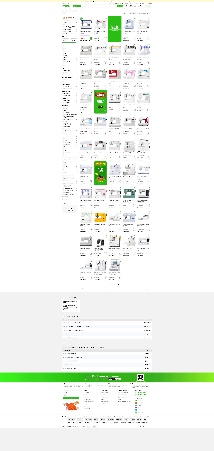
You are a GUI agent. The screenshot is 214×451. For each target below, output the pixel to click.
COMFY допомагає (142, 3)
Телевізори (103, 419)
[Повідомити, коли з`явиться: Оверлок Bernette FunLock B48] (120, 253)
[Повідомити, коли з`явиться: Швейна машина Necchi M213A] (148, 62)
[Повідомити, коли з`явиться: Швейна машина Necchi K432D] (105, 205)
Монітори (126, 419)
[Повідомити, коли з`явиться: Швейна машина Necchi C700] (148, 253)
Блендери (116, 422)
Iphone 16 (107, 416)
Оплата (102, 404)
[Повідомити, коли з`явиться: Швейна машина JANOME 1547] (148, 38)
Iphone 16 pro (121, 416)
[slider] (70, 42)
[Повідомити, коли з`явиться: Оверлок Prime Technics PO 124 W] (105, 277)
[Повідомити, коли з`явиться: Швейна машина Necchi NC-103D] (148, 181)
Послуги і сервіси (104, 390)
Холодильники (119, 419)
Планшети (133, 419)
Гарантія (119, 399)
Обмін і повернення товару (123, 397)
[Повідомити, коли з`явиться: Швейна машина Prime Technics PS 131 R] (148, 134)
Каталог (77, 6)
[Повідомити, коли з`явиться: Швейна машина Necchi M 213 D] (91, 205)
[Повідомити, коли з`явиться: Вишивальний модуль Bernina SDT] (120, 229)
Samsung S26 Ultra (71, 419)
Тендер (85, 403)
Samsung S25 (79, 419)
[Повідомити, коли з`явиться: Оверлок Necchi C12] (148, 157)
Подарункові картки (115, 3)
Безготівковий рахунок (105, 403)
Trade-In (136, 3)
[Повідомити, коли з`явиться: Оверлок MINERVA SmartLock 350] (120, 277)
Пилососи (79, 422)
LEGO (145, 419)
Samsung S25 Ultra (88, 419)
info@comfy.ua (139, 398)
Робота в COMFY (87, 399)
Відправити (71, 398)
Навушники (139, 419)
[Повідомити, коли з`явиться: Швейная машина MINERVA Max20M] (120, 134)
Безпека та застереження (89, 401)
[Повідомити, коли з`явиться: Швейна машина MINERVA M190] (120, 86)
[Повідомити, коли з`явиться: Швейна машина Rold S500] (91, 110)
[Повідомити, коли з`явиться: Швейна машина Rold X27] (134, 62)
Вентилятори (123, 422)
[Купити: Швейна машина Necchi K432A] (91, 38)
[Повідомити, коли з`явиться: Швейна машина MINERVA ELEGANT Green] (134, 205)
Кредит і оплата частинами (106, 397)
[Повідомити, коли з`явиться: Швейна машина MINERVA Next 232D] (148, 86)
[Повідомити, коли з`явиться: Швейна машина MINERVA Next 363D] (120, 62)
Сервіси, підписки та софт (106, 395)
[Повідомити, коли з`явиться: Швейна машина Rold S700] (105, 134)
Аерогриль (144, 422)
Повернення (131, 3)
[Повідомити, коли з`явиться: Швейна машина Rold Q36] (105, 86)
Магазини (121, 3)
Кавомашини (104, 422)
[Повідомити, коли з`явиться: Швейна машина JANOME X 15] (91, 86)
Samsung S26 (138, 416)
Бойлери (138, 422)
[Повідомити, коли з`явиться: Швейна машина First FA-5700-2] (134, 38)
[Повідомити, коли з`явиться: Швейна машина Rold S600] (120, 205)
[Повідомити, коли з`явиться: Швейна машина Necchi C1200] (91, 277)
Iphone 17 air (83, 416)
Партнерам (86, 404)
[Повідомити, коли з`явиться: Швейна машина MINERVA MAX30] (91, 181)
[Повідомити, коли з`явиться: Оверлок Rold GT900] (134, 157)
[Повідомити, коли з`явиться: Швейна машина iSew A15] (134, 86)
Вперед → (146, 289)
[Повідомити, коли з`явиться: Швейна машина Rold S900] (91, 134)
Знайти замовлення (122, 394)
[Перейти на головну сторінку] (63, 9)
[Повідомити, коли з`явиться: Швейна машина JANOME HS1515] (105, 62)
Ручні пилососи (87, 422)
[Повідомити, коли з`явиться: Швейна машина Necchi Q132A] (120, 110)
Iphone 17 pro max (99, 416)
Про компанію (86, 392)
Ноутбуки (96, 419)
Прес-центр (86, 397)
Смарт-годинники (71, 422)
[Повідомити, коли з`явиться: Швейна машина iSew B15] (120, 157)
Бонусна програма (104, 392)
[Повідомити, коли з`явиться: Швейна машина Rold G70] (91, 253)
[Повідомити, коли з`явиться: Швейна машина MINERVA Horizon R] (134, 229)
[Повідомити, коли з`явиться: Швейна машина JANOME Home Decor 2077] (105, 38)
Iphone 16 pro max (130, 416)
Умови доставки (121, 395)
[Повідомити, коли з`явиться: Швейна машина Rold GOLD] (105, 229)
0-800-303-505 (140, 392)
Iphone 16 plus (114, 416)
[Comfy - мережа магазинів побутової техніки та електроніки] (66, 6)
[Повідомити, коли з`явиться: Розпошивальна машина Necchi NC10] (120, 181)
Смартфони (70, 416)
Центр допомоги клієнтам (123, 392)
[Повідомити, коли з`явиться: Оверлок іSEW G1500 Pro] (134, 181)
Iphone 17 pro (90, 416)
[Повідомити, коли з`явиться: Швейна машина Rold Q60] (134, 134)
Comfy (85, 390)
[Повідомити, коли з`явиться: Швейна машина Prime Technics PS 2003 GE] (148, 110)
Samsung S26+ (146, 416)
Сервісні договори (104, 401)
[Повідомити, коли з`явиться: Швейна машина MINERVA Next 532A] (91, 157)
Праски (110, 422)
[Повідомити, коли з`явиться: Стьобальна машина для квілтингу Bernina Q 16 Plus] (105, 253)
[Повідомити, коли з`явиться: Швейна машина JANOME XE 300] (134, 110)
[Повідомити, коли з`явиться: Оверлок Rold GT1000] (134, 253)
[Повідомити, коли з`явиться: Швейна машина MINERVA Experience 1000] (148, 205)
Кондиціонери (131, 422)
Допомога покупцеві (122, 390)
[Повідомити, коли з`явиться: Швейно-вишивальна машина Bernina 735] (148, 229)
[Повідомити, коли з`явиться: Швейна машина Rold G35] (105, 157)
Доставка (126, 3)
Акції (110, 3)
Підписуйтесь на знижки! (68, 392)
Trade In (102, 399)
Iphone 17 (76, 416)
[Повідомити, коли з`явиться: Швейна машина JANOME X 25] (91, 62)
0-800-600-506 (140, 394)
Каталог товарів (87, 406)
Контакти (85, 395)
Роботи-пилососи (95, 422)
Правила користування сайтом (124, 401)
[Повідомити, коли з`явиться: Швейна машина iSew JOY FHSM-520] (91, 229)
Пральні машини (111, 419)
